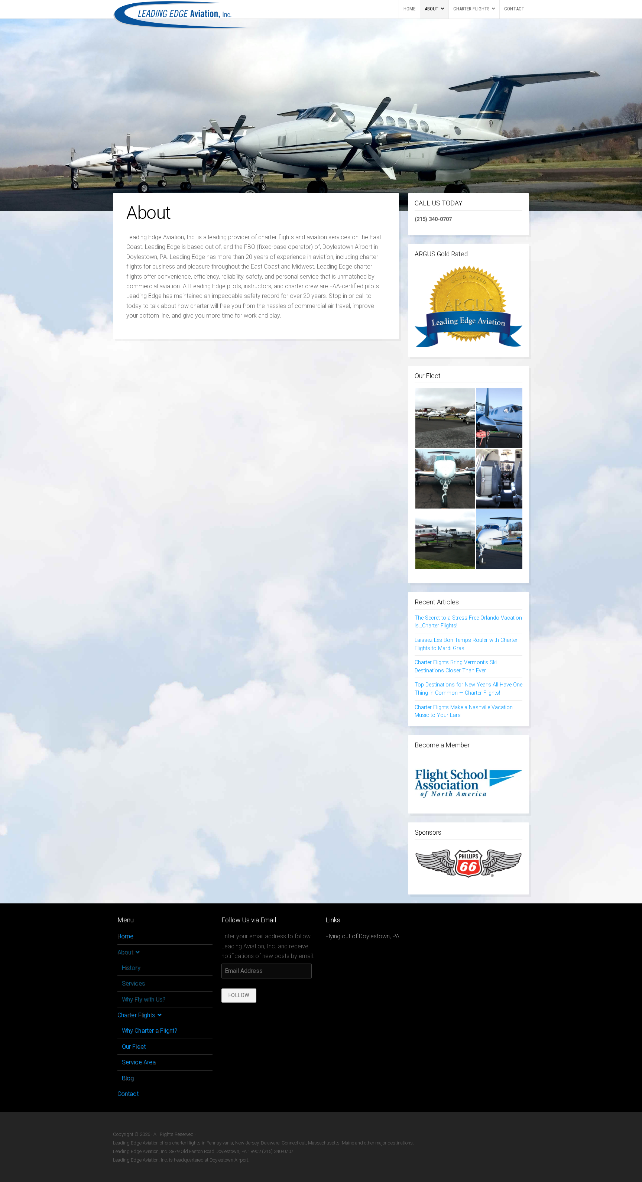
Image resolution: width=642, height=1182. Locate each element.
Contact (514, 9)
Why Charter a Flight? (149, 1030)
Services (133, 983)
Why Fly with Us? (144, 999)
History (131, 967)
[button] (445, 418)
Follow (238, 995)
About (432, 9)
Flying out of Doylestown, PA (362, 936)
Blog (128, 1078)
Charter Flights (471, 9)
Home (409, 9)
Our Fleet (134, 1046)
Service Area (139, 1062)
